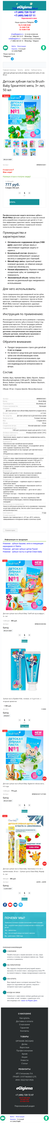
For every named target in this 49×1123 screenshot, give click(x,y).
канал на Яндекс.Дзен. (29, 1000)
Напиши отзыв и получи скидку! (17, 176)
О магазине (24, 1024)
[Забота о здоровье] (24, 4)
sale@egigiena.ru (14, 38)
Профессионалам (24, 1050)
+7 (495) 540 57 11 (24, 15)
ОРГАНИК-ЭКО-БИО (24, 1041)
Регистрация (21, 46)
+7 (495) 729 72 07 (24, 12)
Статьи (24, 1063)
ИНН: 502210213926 (24, 1080)
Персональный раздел (24, 1106)
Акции (24, 1057)
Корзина (13, 1119)
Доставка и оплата (24, 1021)
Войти (12, 1117)
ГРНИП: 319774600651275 (24, 1076)
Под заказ (24, 726)
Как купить (24, 1018)
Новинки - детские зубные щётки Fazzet (20, 548)
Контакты (24, 1031)
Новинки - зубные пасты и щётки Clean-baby (22, 551)
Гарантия (24, 1027)
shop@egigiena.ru (17, 34)
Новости (24, 1060)
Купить (24, 641)
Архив (24, 1053)
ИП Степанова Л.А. (24, 1073)
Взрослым (24, 1047)
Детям (24, 1044)
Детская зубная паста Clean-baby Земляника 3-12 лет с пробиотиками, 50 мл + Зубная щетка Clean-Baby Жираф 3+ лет (23, 871)
